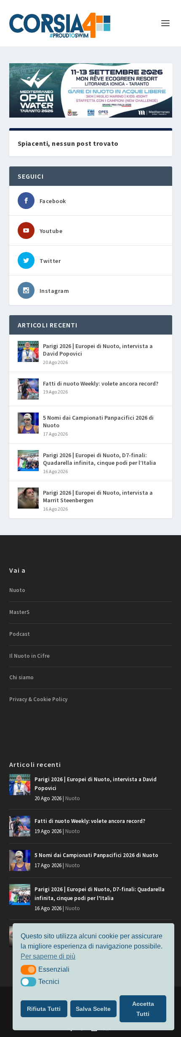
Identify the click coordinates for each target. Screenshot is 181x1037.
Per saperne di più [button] (48, 956)
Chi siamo (21, 677)
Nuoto (17, 590)
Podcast (19, 634)
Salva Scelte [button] (93, 1008)
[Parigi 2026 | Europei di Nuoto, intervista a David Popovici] (28, 351)
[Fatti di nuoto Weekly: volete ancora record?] (28, 388)
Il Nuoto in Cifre (29, 655)
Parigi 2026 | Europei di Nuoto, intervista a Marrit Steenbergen (98, 496)
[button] (28, 969)
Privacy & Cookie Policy (38, 699)
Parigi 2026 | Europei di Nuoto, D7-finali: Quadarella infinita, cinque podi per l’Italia (99, 458)
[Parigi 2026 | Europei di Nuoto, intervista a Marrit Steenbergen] (28, 498)
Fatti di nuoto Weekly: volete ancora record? (100, 383)
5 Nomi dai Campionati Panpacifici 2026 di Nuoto (98, 421)
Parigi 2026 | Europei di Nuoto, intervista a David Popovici (98, 349)
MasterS (19, 612)
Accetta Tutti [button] (143, 1008)
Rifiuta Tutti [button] (44, 1008)
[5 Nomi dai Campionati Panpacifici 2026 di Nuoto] (28, 423)
